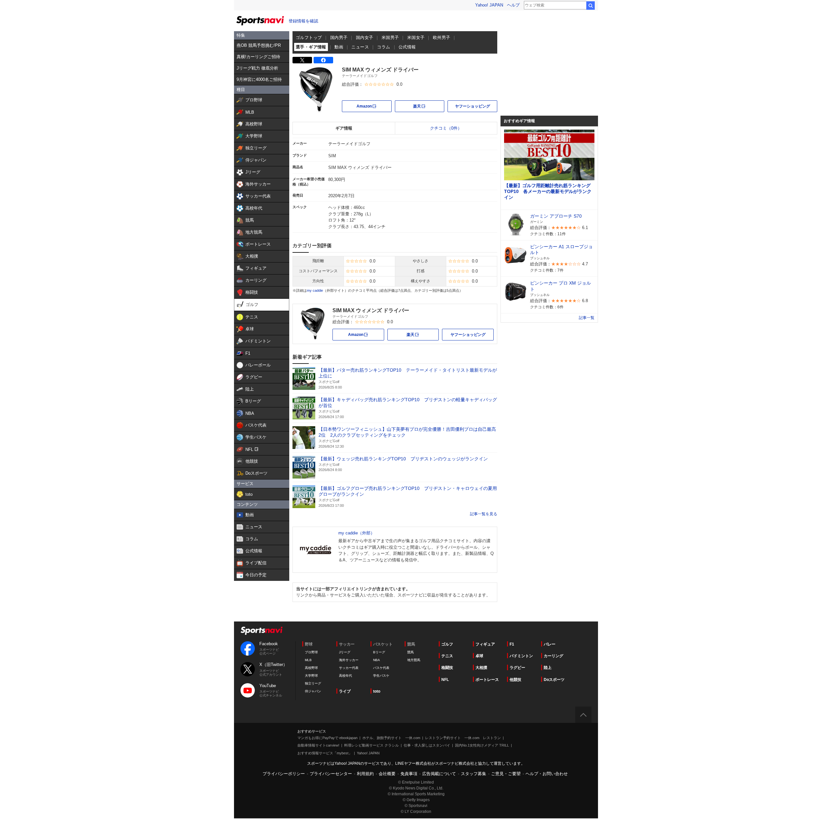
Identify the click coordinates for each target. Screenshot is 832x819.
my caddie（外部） (356, 533)
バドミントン (521, 656)
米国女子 (416, 37)
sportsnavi (261, 631)
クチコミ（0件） (446, 128)
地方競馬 (413, 660)
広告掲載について (439, 773)
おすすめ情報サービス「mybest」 (324, 753)
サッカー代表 (348, 668)
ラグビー (517, 667)
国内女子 (364, 37)
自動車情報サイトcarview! (318, 745)
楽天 (428, 106)
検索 (590, 5)
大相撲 (481, 667)
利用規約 (365, 773)
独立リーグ (313, 683)
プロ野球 (311, 652)
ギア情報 (343, 128)
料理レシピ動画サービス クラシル (371, 745)
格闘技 (447, 667)
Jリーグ (344, 652)
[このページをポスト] (302, 60)
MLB (308, 660)
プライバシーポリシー (284, 773)
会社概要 (387, 773)
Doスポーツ (554, 679)
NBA (376, 660)
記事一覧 (478, 514)
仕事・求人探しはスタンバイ (427, 745)
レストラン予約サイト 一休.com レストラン (463, 738)
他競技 (515, 679)
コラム (383, 47)
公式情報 (407, 47)
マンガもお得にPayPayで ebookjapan (327, 738)
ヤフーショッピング (472, 106)
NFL (445, 679)
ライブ (345, 691)
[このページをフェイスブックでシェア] (323, 60)
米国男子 (390, 37)
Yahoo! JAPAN (489, 5)
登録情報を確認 (303, 21)
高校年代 (345, 675)
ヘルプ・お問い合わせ (547, 773)
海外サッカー (348, 660)
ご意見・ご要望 (506, 773)
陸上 (548, 667)
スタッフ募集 (473, 773)
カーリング (553, 656)
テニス (447, 656)
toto (376, 691)
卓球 (479, 656)
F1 (512, 644)
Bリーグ (379, 652)
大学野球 (311, 675)
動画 (338, 47)
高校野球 (311, 668)
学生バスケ (381, 675)
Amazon (374, 106)
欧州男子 (441, 37)
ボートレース (487, 679)
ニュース (360, 47)
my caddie (315, 290)
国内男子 (339, 37)
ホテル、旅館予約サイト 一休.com (391, 738)
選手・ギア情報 (311, 47)
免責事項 (408, 773)
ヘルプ (513, 5)
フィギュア (485, 644)
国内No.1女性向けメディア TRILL (482, 745)
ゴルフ (447, 644)
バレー (549, 644)
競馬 (410, 652)
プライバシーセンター (331, 773)
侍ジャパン (313, 691)
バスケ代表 (381, 668)
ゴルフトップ (309, 37)
